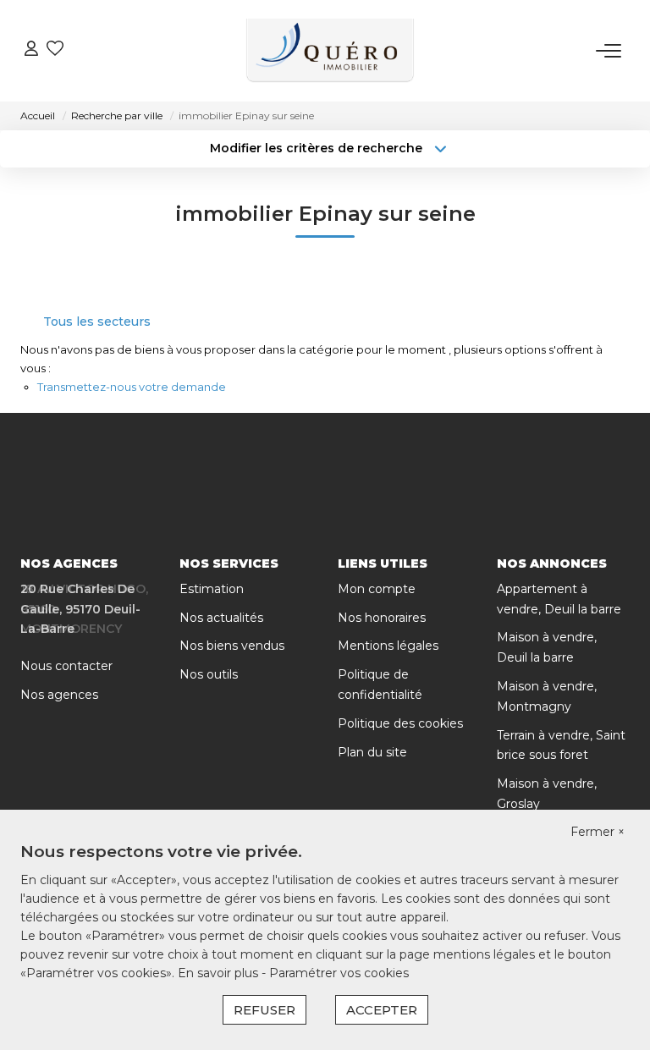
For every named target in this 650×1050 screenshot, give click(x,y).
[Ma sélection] (55, 50)
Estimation (211, 588)
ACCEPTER (381, 1010)
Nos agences (59, 694)
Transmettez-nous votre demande (131, 386)
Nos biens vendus (231, 645)
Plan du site (372, 752)
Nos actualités (221, 617)
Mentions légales (388, 645)
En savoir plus (220, 973)
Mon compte (377, 588)
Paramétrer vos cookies (339, 973)
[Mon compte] (31, 50)
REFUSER (264, 1010)
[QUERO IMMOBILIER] (330, 51)
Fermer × (597, 831)
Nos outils (208, 674)
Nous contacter (66, 665)
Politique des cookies (400, 723)
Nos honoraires (382, 617)
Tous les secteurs (97, 321)
